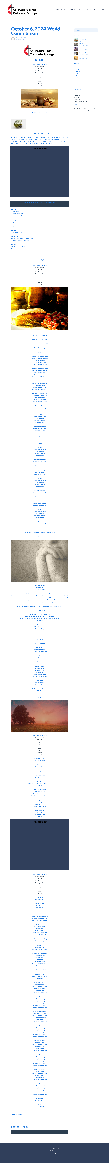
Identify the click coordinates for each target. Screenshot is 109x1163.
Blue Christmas (77, 108)
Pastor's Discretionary (40, 75)
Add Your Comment (40, 1132)
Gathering (39, 79)
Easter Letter (85, 110)
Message (39, 81)
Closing (40, 85)
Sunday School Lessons (80, 101)
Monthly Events (39, 70)
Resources (91, 9)
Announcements (39, 66)
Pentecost (81, 112)
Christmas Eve (84, 108)
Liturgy (81, 9)
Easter (89, 110)
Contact (73, 9)
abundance (86, 112)
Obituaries (77, 97)
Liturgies (19, 1114)
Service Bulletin (78, 99)
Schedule (39, 68)
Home (51, 9)
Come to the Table (78, 110)
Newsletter (77, 95)
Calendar (102, 9)
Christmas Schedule (92, 108)
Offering (39, 83)
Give (65, 9)
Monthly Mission (39, 73)
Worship (59, 9)
